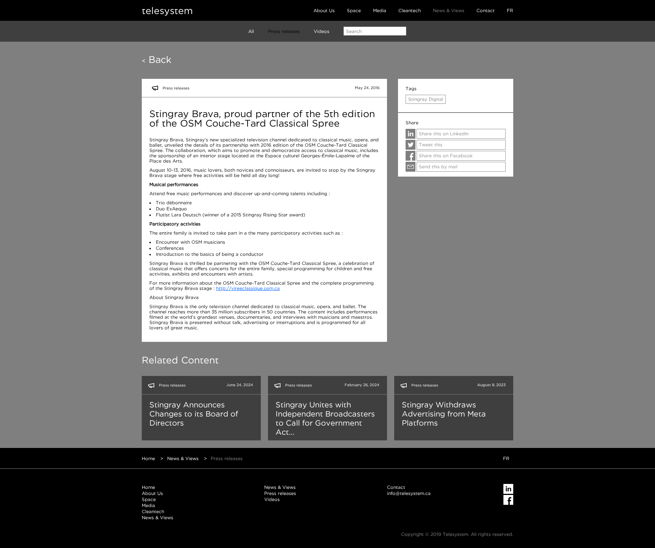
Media (379, 10)
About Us (324, 10)
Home (148, 458)
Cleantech (409, 10)
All (251, 31)
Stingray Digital (425, 99)
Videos (321, 31)
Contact (485, 10)
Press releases (284, 31)
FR (510, 10)
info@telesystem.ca (409, 493)
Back (156, 59)
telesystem (167, 10)
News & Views (448, 10)
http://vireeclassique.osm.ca (248, 288)
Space (354, 10)
